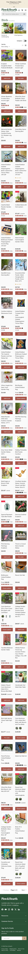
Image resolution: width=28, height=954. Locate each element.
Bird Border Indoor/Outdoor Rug (20, 387)
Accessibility (12, 950)
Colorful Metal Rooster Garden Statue (6, 207)
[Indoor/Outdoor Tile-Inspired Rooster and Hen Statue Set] (7, 344)
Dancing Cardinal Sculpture (20, 515)
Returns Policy (4, 950)
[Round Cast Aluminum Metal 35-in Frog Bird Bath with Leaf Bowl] (21, 854)
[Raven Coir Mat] (21, 567)
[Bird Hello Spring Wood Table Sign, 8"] (7, 710)
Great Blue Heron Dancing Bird (20, 130)
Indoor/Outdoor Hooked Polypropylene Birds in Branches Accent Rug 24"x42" (20, 169)
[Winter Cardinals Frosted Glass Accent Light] (21, 55)
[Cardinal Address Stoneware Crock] (7, 303)
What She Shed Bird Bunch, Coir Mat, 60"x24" (6, 789)
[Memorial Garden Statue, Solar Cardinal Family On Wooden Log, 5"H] (7, 121)
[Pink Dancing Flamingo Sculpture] (7, 535)
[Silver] (2, 620)
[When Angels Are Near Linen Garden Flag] (7, 377)
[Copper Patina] (6, 616)
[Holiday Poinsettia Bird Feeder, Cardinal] (21, 442)
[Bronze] (2, 616)
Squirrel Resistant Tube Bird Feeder (6, 515)
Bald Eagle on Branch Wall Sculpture (5, 483)
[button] (22, 10)
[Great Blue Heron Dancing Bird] (21, 121)
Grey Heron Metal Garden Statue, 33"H (6, 452)
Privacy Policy (4, 948)
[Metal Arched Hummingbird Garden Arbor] (21, 229)
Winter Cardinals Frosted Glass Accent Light (20, 66)
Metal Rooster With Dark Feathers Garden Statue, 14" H (6, 420)
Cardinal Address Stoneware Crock (6, 312)
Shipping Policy (13, 948)
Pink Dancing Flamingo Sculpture (5, 546)
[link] (5, 890)
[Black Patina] (10, 616)
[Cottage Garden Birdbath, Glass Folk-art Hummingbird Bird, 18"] (7, 818)
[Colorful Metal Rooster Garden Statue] (7, 196)
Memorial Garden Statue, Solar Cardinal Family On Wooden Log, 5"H (6, 133)
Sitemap (19, 950)
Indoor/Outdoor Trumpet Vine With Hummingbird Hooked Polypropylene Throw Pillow (20, 317)
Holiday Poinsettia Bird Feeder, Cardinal (21, 452)
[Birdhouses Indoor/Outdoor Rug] (7, 567)
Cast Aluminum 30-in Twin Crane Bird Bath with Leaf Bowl (6, 609)
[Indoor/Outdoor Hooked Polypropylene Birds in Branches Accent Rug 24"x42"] (21, 156)
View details (7, 334)
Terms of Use (21, 948)
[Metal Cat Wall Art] (21, 747)
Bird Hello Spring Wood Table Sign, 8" (6, 720)
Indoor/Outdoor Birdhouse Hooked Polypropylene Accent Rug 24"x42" (7, 242)
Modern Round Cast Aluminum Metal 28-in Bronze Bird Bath (6, 688)
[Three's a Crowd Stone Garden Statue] (21, 535)
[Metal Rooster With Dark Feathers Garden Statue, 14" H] (7, 408)
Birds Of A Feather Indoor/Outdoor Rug (20, 830)
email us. (16, 905)
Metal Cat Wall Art (21, 756)
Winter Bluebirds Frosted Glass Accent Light (6, 98)
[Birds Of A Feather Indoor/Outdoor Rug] (21, 818)
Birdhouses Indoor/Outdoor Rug (6, 577)
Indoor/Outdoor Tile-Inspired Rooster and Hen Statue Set (6, 355)
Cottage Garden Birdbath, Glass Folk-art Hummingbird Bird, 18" (6, 831)
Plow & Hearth (8, 946)
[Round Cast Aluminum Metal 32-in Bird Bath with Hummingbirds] (21, 779)
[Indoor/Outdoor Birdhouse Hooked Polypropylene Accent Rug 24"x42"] (7, 229)
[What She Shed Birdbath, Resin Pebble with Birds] (21, 88)
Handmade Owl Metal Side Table (20, 686)
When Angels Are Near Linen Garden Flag (6, 387)
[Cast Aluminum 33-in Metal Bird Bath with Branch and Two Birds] (21, 710)
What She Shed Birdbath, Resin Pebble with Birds (20, 98)
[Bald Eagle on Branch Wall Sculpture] (7, 473)
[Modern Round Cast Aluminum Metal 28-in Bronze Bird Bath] (7, 677)
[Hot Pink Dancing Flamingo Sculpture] (21, 408)
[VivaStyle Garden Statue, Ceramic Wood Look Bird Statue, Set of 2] (21, 473)
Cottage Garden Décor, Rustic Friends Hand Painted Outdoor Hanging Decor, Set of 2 (20, 611)
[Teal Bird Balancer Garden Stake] (7, 639)
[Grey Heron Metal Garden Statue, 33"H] (7, 442)
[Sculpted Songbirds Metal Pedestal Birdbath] (7, 55)
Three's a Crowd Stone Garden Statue (20, 546)
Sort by (3, 44)
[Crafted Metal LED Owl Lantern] (21, 196)
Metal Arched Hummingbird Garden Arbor (19, 240)
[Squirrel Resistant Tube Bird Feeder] (7, 506)
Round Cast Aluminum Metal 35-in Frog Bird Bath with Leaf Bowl (20, 866)
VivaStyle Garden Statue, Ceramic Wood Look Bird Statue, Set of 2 (20, 484)
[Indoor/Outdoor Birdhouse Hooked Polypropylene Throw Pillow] (21, 344)
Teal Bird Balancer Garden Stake (7, 649)
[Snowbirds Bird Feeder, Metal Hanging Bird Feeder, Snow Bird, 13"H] (21, 265)
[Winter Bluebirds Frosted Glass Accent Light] (7, 88)
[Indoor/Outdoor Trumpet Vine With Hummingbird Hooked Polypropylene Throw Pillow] (21, 303)
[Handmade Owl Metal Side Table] (21, 677)
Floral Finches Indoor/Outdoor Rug (6, 758)
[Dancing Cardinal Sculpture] (21, 506)
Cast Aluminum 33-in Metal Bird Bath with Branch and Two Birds (20, 721)
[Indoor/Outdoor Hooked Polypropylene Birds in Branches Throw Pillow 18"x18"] (7, 156)
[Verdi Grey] (16, 728)
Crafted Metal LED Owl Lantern (21, 206)
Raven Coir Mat (20, 575)
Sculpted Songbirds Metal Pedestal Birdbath (6, 66)
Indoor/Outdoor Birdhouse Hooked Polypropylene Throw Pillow (21, 355)
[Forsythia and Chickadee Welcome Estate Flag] (7, 854)
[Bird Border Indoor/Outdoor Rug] (21, 377)
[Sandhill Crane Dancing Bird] (7, 265)
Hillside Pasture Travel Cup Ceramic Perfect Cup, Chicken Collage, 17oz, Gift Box (20, 653)
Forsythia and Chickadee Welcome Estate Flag (6, 865)
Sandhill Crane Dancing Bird (5, 274)
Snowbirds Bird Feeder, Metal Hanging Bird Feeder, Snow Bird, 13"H (20, 277)
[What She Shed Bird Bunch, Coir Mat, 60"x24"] (7, 779)
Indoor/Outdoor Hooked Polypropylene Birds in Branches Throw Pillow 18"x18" (6, 169)
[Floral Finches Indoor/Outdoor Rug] (7, 747)
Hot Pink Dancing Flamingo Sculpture (20, 419)
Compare (19, 41)
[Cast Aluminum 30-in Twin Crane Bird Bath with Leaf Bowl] (7, 598)
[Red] (2, 317)
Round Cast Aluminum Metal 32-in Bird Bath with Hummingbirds (20, 791)
